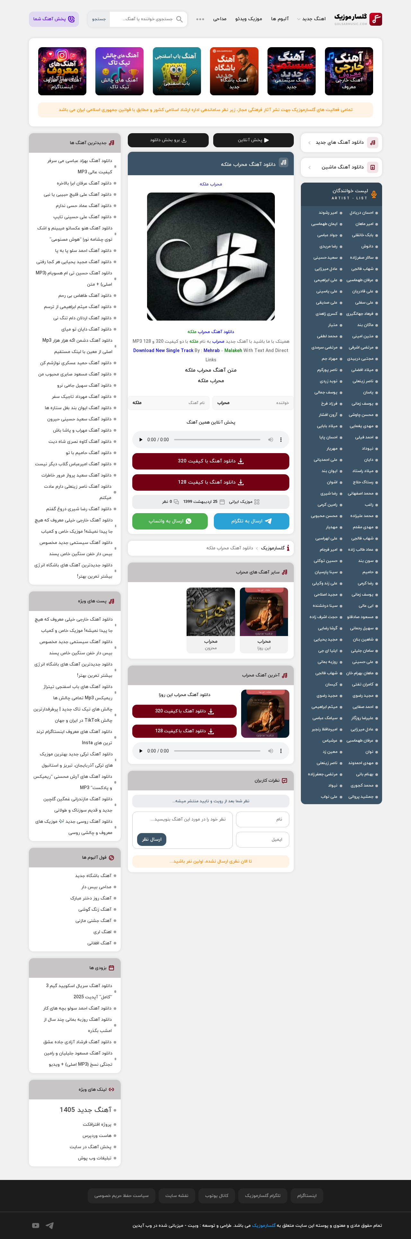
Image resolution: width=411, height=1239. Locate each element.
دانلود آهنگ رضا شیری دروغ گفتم (78, 509)
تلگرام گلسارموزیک (263, 1196)
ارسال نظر (152, 839)
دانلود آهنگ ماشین (343, 167)
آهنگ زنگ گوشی (94, 910)
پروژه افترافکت (97, 1125)
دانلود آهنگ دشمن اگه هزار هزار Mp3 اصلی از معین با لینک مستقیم (77, 346)
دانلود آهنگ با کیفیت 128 (207, 482)
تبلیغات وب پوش (94, 1158)
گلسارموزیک (358, 19)
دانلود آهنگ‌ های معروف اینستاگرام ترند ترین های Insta (74, 737)
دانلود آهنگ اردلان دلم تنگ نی (82, 318)
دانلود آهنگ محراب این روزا (184, 695)
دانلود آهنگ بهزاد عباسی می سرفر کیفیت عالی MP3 (79, 166)
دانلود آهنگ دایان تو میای (86, 329)
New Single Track (174, 351)
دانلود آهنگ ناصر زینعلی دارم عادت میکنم (77, 492)
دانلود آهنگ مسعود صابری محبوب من (74, 374)
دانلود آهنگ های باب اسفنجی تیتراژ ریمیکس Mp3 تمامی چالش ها (77, 692)
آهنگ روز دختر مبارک (90, 898)
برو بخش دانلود (165, 140)
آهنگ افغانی (99, 943)
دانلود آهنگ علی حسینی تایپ (82, 217)
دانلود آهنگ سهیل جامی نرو (84, 386)
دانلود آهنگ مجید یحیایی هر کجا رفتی (73, 262)
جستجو (99, 19)
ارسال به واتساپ (166, 521)
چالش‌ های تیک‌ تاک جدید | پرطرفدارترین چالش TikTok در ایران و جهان (72, 715)
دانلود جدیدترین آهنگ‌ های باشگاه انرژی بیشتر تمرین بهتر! (73, 571)
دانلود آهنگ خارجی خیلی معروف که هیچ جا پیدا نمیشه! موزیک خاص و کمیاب (74, 526)
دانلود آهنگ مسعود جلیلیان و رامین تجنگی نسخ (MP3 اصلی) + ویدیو (78, 1059)
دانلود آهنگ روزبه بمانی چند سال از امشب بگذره (78, 1025)
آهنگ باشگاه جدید (93, 876)
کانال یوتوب (216, 1196)
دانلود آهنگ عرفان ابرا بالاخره (84, 183)
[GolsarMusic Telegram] (50, 1225)
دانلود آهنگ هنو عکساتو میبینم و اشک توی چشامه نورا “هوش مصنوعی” (74, 234)
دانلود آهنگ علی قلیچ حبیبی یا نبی (77, 195)
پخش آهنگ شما (49, 19)
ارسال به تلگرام (247, 521)
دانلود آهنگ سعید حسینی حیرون (79, 419)
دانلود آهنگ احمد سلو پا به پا (83, 251)
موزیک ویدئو (248, 19)
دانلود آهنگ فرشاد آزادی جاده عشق (77, 1042)
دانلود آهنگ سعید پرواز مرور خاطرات (76, 475)
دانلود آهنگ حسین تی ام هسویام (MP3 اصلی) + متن (74, 279)
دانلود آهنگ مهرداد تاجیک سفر (81, 397)
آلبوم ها (280, 19)
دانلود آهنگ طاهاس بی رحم (84, 296)
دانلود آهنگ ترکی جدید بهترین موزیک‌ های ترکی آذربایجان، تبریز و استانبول (76, 760)
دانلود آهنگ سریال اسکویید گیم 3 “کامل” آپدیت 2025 (79, 991)
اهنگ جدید (314, 19)
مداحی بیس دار (96, 887)
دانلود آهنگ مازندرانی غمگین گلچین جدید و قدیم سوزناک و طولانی (77, 804)
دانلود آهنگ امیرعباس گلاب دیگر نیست (73, 464)
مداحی (219, 19)
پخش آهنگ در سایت (90, 1147)
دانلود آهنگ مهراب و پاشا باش (82, 430)
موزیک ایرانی (240, 502)
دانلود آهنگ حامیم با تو (88, 453)
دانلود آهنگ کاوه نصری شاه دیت (79, 442)
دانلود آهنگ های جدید (340, 142)
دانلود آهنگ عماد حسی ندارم (83, 206)
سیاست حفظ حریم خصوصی (121, 1196)
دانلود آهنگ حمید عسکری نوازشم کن (75, 363)
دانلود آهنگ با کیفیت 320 (207, 461)
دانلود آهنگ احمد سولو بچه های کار (77, 1008)
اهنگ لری (102, 932)
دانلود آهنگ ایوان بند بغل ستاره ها (78, 408)
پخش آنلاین (250, 140)
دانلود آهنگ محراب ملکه (248, 164)
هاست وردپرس (97, 1136)
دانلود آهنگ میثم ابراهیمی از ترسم (77, 307)
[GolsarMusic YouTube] (35, 1225)
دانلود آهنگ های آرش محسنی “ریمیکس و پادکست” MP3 (72, 782)
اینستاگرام (307, 1196)
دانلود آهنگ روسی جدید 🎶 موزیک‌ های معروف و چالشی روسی (73, 827)
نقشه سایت (176, 1196)
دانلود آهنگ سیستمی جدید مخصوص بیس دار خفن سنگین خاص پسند (75, 548)
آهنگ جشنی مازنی (93, 921)
